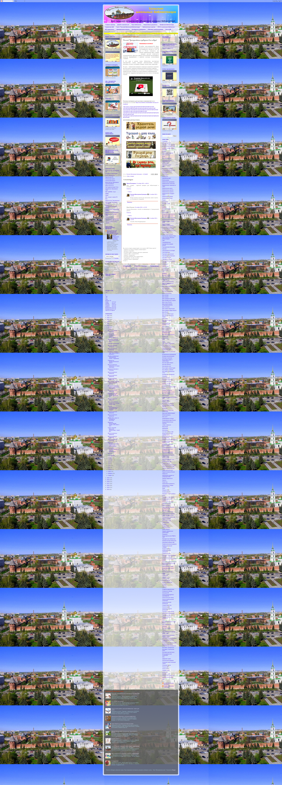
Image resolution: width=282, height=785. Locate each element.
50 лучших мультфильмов (168, 146)
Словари (164, 584)
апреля (110, 469)
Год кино (164, 248)
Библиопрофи (165, 180)
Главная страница (110, 24)
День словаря (130, 176)
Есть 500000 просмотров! (117, 701)
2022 (108, 323)
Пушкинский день (166, 553)
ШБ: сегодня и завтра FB (111, 197)
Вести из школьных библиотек (112, 331)
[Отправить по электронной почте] (151, 174)
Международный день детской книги (167, 437)
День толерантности (167, 328)
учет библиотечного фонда (168, 631)
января (110, 475)
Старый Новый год (166, 605)
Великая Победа (166, 208)
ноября (110, 329)
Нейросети (165, 473)
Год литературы (166, 252)
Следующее (127, 266)
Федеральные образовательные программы (169, 637)
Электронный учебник (167, 677)
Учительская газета (110, 178)
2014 (108, 489)
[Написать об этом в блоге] (153, 174)
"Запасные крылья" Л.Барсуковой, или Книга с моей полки (116, 237)
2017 (108, 483)
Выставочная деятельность (168, 230)
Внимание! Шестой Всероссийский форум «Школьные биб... (113, 395)
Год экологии (165, 266)
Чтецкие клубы (165, 670)
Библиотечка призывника (168, 181)
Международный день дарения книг (167, 434)
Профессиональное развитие (169, 544)
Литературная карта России (169, 420)
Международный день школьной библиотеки (167, 452)
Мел (106, 198)
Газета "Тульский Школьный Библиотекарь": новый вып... (114, 429)
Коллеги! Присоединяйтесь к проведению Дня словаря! (113, 408)
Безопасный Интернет (167, 168)
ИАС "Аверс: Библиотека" (168, 343)
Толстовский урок (166, 615)
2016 (108, 485)
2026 (108, 315)
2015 (108, 487)
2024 (108, 319)
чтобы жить (165, 672)
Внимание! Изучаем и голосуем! (113, 369)
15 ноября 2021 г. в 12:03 (141, 207)
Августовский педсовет (167, 153)
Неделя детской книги (167, 470)
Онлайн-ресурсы (166, 491)
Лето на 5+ (165, 416)
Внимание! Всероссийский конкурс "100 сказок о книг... (113, 424)
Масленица (165, 430)
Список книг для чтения (168, 597)
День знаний (165, 289)
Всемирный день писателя (168, 217)
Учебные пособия (166, 628)
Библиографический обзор (168, 170)
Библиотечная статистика (168, 183)
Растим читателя (109, 217)
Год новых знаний (166, 257)
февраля (110, 473)
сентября (110, 459)
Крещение (164, 408)
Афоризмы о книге (166, 164)
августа (110, 461)
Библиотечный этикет (167, 198)
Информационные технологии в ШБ (166, 349)
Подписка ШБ (165, 522)
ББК (163, 166)
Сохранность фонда (167, 591)
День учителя (165, 329)
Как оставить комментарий (168, 368)
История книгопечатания (168, 356)
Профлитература (166, 548)
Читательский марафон (168, 660)
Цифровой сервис (166, 658)
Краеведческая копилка (123, 29)
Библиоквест (165, 174)
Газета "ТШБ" (165, 232)
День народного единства (168, 298)
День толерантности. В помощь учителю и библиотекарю (125, 753)
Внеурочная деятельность (168, 214)
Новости (110, 453)
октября (110, 458)
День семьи (165, 318)
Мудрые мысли (166, 463)
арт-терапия (165, 163)
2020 (108, 477)
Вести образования (110, 175)
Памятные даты (166, 505)
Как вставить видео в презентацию (167, 360)
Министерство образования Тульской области (112, 183)
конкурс (164, 388)
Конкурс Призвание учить (168, 392)
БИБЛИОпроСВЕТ (166, 178)
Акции (163, 156)
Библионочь (165, 176)
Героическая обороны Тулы (169, 235)
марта (109, 471)
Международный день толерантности (167, 449)
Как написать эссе (166, 366)
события (164, 587)
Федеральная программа (168, 635)
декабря (110, 327)
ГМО (163, 240)
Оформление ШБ (166, 503)
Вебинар (164, 207)
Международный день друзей (169, 439)
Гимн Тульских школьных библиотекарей (168, 238)
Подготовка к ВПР (166, 518)
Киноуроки (164, 376)
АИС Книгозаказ (166, 154)
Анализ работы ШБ (166, 158)
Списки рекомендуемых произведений (168, 595)
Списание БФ (165, 592)
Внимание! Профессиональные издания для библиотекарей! (113, 444)
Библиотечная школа (167, 188)
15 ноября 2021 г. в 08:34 (142, 183)
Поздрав (164, 524)
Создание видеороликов (168, 589)
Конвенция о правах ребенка (169, 386)
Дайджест (164, 273)
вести (163, 210)
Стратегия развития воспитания (167, 609)
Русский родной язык (167, 571)
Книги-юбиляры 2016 (167, 379)
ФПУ (163, 657)
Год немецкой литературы (168, 255)
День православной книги (168, 308)
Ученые (164, 629)
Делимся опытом (166, 275)
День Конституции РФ (167, 291)
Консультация (165, 395)
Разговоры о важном (167, 557)
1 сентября (165, 141)
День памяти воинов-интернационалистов (167, 304)
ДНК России (165, 338)
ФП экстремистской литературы (167, 654)
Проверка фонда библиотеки (169, 540)
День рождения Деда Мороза (169, 310)
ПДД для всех (165, 510)
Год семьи (164, 262)
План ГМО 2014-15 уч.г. (168, 515)
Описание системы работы (168, 493)
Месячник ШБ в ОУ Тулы (168, 459)
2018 (108, 481)
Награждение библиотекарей (169, 464)
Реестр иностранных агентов (169, 561)
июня (109, 465)
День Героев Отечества (168, 281)
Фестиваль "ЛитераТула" (168, 647)
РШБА (106, 195)
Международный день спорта (169, 447)
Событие (164, 585)
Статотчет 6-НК (166, 607)
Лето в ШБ (168, 29)
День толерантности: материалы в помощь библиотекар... (113, 403)
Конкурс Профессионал (168, 393)
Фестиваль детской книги (168, 652)
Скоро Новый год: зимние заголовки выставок (122, 723)
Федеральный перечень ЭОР (169, 642)
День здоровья (165, 288)
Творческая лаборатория (168, 613)
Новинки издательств (167, 478)
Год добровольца (166, 242)
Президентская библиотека (168, 538)
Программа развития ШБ (168, 542)
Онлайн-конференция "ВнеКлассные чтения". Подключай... (114, 357)
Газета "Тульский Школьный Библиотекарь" (128, 27)
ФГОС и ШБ (165, 633)
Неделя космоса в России (168, 472)
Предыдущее (154, 266)
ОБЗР (163, 488)
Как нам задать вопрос (167, 362)
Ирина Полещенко (131, 183)
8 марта (164, 151)
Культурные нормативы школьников (168, 411)
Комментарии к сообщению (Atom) (139, 269)
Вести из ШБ (165, 212)
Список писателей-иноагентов (166, 603)
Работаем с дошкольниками (155, 29)
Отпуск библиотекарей (167, 501)
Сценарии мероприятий (168, 611)
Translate (116, 258)
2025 (108, 317)
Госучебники (165, 269)
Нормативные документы (150, 24)
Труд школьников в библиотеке (166, 617)
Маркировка (165, 428)
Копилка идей (165, 400)
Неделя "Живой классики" (168, 468)
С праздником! (111, 455)
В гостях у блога (166, 203)
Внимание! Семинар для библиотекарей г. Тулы (113, 340)
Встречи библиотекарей (168, 228)
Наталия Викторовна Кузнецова (138, 194)
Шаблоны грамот (166, 674)
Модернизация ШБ (166, 461)
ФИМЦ (107, 193)
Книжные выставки (166, 381)
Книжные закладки (166, 383)
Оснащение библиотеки (168, 497)
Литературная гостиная (168, 418)
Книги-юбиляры (166, 377)
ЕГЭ (163, 339)
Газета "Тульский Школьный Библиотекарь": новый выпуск (125, 746)
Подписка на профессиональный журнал (113, 361)
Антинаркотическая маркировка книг (167, 161)
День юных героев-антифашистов (166, 332)
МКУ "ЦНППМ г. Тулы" (110, 191)
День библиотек (166, 277)
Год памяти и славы (167, 259)
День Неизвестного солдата (169, 300)
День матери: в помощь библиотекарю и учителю (113, 382)
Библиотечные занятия (149, 27)
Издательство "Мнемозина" (112, 212)
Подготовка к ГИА (166, 520)
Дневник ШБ (165, 336)
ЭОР (163, 679)
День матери (165, 295)
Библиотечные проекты (168, 191)
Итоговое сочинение (167, 358)
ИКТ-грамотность (109, 29)
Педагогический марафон (168, 513)
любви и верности (166, 424)
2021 (108, 325)
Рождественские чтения (168, 568)
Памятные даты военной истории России (168, 508)
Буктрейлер (165, 201)
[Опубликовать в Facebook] (155, 174)
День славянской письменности (166, 324)
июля (109, 463)
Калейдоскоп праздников (139, 29)
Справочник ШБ (109, 27)
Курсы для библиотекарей (168, 413)
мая (109, 467)
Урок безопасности (166, 624)
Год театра (165, 264)
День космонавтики (167, 293)
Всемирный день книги (167, 215)
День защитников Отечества (169, 286)
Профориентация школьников (166, 551)
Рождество (164, 570)
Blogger (174, 770)
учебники (164, 626)
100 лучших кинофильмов (168, 144)
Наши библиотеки (136, 24)
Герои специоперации (167, 234)
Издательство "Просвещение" (112, 200)
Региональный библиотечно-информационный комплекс (112, 219)
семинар (164, 577)
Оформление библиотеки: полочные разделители (123, 716)
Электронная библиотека (168, 675)
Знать (163, 341)
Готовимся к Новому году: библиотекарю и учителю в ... (113, 353)
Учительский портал (110, 180)
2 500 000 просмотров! (113, 343)
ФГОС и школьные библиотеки (166, 27)
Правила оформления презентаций (167, 532)
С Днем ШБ (165, 575)
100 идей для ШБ (166, 143)
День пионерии (166, 306)
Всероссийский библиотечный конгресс (168, 225)
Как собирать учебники (167, 369)
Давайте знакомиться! (123, 24)
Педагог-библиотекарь (167, 511)
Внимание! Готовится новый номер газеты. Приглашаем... (113, 387)
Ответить (129, 188)
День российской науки (167, 313)
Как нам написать (166, 364)
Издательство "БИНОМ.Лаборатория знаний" (110, 206)
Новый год (164, 482)
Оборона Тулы (165, 490)
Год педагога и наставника (168, 261)
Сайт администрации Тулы (111, 187)
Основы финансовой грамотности (167, 499)
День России (165, 312)
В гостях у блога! (115, 738)
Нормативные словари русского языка (167, 486)
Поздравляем (165, 526)
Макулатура (165, 426)
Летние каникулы (166, 414)
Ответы (130, 191)
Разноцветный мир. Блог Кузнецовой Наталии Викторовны (112, 232)
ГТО (163, 271)
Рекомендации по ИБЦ (167, 566)
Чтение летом (165, 668)
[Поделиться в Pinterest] (157, 174)
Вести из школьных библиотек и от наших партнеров (113, 366)
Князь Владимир (166, 385)
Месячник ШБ (165, 457)
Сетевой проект (166, 580)
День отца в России (167, 302)
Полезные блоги (166, 527)
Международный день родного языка (167, 445)
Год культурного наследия (168, 250)
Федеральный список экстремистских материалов (169, 645)
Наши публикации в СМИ (168, 466)
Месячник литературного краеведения (168, 455)
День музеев (165, 296)
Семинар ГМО (165, 578)
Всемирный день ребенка (168, 219)
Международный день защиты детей (167, 442)
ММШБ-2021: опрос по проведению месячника (113, 419)
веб (163, 205)
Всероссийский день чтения (169, 227)
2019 (108, 479)
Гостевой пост (165, 268)
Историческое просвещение (169, 354)
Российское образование (111, 173)
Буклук (163, 200)
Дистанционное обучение (168, 334)
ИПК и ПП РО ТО (109, 185)
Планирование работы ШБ (168, 517)
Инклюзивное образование (168, 346)
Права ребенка (166, 529)
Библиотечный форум (167, 196)
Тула (163, 619)
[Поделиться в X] (154, 174)
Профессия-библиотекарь (167, 24)
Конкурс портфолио (167, 390)
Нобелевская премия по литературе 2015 (168, 476)
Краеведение (165, 402)
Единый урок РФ (109, 177)
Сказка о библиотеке (167, 582)
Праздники (164, 534)
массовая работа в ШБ (167, 431)
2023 (108, 321)
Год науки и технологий (168, 254)
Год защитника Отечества (168, 247)
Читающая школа (166, 665)
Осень (163, 495)
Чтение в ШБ (165, 667)
